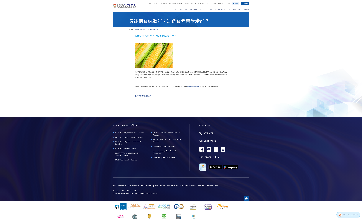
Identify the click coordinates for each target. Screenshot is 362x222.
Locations (190, 3)
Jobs (114, 186)
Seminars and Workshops (176, 3)
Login (236, 3)
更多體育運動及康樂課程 (143, 96)
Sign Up (246, 3)
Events (165, 3)
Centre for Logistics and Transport (164, 157)
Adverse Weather (218, 3)
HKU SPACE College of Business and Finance (129, 133)
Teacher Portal (146, 186)
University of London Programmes (164, 146)
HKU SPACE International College (126, 160)
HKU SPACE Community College (125, 148)
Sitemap (201, 186)
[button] (229, 4)
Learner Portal (201, 3)
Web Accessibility (212, 186)
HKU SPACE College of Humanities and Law (129, 137)
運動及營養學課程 (193, 87)
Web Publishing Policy (175, 186)
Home (131, 29)
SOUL (209, 3)
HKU (150, 3)
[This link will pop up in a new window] (215, 167)
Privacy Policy (190, 186)
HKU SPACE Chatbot (350, 215)
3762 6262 (208, 133)
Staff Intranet (160, 186)
